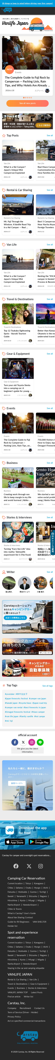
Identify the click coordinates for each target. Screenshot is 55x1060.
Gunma (33, 892)
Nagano (43, 896)
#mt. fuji (9, 721)
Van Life (33, 980)
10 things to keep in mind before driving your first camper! (27, 3)
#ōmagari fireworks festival (17, 712)
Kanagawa (38, 883)
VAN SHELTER (39, 922)
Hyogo (37, 888)
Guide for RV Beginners (18, 922)
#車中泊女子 (22, 694)
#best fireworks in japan (35, 708)
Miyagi (31, 901)
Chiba (10, 888)
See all (50, 136)
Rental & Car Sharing (17, 980)
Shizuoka (33, 896)
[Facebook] (15, 866)
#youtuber (10, 694)
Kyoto (23, 901)
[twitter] (29, 866)
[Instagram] (40, 866)
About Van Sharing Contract (20, 918)
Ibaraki (11, 896)
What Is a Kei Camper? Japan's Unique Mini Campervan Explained (15, 170)
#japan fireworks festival (16, 699)
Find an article (14, 997)
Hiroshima (12, 901)
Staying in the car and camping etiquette (26, 968)
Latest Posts (36, 992)
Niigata (41, 901)
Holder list (12, 926)
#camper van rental (13, 708)
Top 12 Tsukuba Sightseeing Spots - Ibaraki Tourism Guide (17, 334)
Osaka (28, 888)
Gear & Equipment (38, 984)
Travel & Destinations (18, 984)
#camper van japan (37, 699)
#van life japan (11, 716)
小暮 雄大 (40, 592)
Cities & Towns (15, 909)
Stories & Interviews (37, 988)
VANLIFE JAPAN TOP (18, 992)
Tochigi (42, 892)
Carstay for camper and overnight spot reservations (25, 855)
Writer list (28, 997)
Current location (15, 883)
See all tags (47, 686)
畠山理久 (9, 592)
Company (12, 1008)
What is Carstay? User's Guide (22, 913)
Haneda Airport (30, 905)
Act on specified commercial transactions (26, 1021)
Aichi (45, 888)
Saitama (19, 888)
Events (11, 988)
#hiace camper (38, 712)
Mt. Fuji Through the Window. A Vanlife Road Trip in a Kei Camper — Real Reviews (17, 225)
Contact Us (39, 1008)
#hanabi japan (11, 703)
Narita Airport (14, 905)
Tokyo (28, 883)
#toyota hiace (25, 703)
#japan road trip (39, 703)
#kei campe (39, 716)
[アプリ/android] (39, 841)
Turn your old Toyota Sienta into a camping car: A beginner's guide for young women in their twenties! (17, 388)
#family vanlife (26, 716)
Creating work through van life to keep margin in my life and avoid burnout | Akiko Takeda (18, 497)
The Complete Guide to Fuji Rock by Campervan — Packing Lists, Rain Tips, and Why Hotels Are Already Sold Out (27, 81)
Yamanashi (21, 896)
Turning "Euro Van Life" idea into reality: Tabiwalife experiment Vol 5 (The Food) (17, 552)
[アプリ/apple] (15, 841)
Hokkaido (22, 892)
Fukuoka (11, 892)
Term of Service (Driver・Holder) (23, 1012)
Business (21, 988)
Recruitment (25, 1008)
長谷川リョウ (25, 592)
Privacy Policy (14, 1017)
